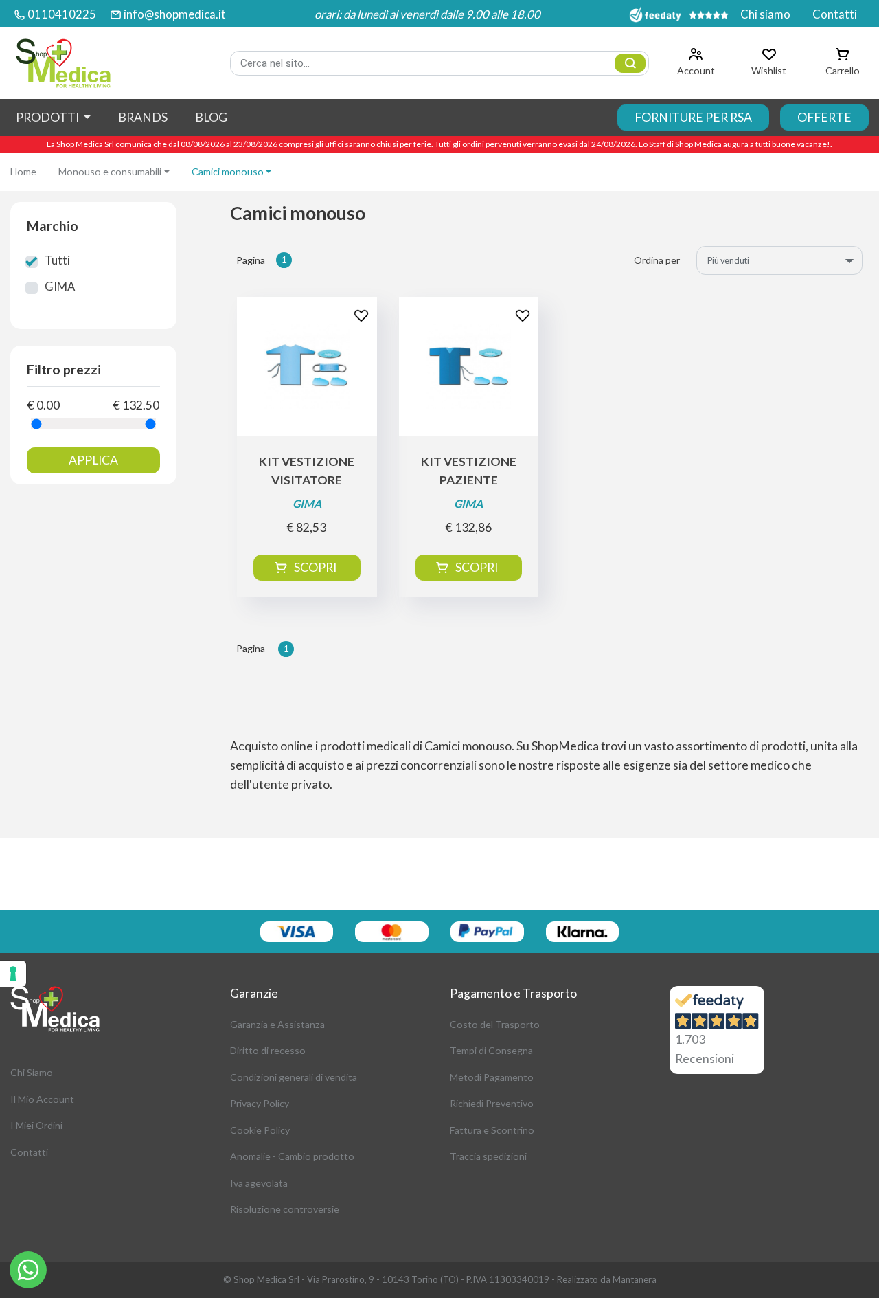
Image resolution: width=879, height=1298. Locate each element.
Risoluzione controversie (284, 1209)
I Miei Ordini (36, 1125)
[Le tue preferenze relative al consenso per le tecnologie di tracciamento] (13, 974)
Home (23, 171)
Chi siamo (765, 14)
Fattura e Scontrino (492, 1130)
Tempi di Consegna (491, 1050)
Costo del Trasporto (495, 1024)
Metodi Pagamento (492, 1077)
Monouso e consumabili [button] (109, 171)
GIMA (60, 286)
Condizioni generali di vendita (293, 1077)
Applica (93, 460)
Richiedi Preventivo (492, 1103)
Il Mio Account (42, 1099)
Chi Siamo (31, 1072)
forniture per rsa (693, 117)
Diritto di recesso (268, 1050)
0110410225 (61, 14)
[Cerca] (630, 63)
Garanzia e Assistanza (277, 1024)
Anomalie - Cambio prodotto (292, 1156)
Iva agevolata (259, 1183)
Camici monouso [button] (228, 171)
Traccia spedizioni (488, 1156)
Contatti (834, 14)
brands (143, 117)
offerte (824, 117)
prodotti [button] (48, 117)
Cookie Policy (260, 1130)
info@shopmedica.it (175, 14)
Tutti (57, 260)
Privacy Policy (259, 1103)
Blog (211, 117)
